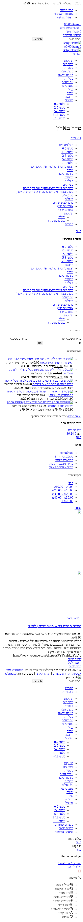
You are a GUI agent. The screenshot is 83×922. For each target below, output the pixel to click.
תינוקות (68, 315)
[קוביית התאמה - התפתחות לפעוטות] (49, 391)
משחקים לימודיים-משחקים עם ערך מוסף (48, 290)
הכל (70, 483)
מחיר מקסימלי (18, 338)
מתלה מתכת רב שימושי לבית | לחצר (54, 626)
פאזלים (69, 301)
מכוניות (68, 279)
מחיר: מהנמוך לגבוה (61, 463)
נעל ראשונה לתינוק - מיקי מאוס (40, 360)
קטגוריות (76, 138)
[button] (79, 870)
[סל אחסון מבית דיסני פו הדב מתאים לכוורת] (45, 380)
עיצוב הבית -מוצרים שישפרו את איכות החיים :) (44, 293)
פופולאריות (66, 452)
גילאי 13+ (59, 118)
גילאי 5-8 (59, 111)
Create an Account (69, 863)
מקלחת (68, 283)
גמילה (61, 319)
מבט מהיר (75, 666)
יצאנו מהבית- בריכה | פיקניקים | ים (52, 268)
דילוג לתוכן (74, 866)
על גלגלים (67, 297)
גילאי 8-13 (59, 114)
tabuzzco (11, 673)
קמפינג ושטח (65, 311)
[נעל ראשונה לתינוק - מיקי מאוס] (42, 359)
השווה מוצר (66, 828)
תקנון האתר (43, 673)
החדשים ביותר (64, 460)
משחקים (68, 286)
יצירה (70, 272)
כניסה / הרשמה (64, 832)
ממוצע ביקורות (64, 456)
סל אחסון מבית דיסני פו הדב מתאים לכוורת (39, 382)
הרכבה (69, 264)
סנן (40, 343)
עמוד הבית (74, 416)
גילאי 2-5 (59, 107)
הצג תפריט (74, 430)
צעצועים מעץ (65, 308)
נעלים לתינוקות (56, 322)
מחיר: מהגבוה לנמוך (61, 467)
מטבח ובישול (65, 275)
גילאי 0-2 (59, 104)
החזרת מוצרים (61, 673)
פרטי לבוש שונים (63, 304)
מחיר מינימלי (73, 338)
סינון (78, 437)
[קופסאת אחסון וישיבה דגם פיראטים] (49, 402)
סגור (78, 231)
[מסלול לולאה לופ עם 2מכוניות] (53, 369)
